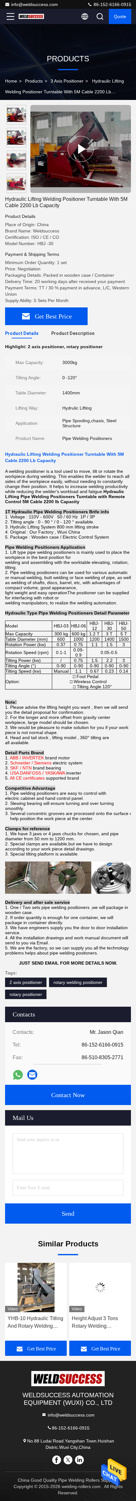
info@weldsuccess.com (34, 4)
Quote (120, 16)
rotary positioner (25, 994)
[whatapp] (17, 1074)
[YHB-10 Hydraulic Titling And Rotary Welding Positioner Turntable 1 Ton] (36, 1287)
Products (34, 80)
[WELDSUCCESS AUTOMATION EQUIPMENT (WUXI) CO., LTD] (31, 16)
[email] (32, 1075)
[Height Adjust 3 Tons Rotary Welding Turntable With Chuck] (100, 1287)
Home (11, 80)
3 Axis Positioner (67, 80)
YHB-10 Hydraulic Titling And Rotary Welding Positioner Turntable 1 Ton (35, 1323)
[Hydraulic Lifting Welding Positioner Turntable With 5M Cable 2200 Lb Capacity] (80, 149)
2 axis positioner (25, 982)
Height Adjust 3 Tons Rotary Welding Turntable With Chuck (96, 1323)
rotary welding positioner (77, 982)
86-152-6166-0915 (111, 4)
